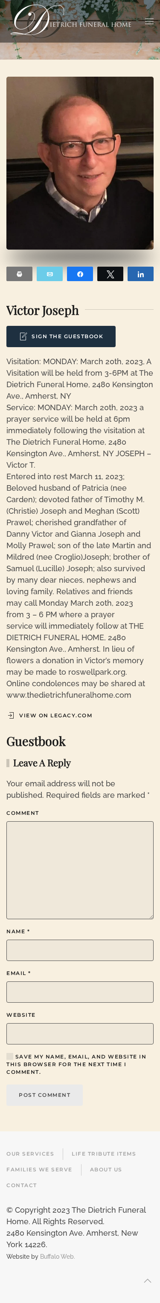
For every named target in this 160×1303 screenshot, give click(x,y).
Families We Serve (39, 1169)
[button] (149, 21)
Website (21, 1015)
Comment (22, 813)
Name (18, 931)
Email (18, 973)
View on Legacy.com (55, 715)
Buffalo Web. (57, 1256)
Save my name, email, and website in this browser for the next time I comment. (76, 1064)
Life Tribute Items (104, 1154)
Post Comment (44, 1095)
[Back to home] (70, 21)
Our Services (30, 1154)
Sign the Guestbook (67, 336)
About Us (106, 1169)
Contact (21, 1185)
